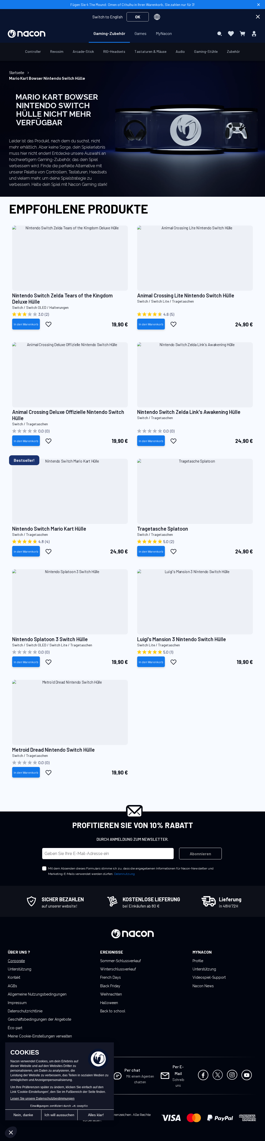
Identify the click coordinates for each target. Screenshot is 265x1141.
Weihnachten (111, 994)
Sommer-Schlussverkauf (120, 961)
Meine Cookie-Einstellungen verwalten (40, 1036)
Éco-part (15, 1028)
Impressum (17, 1003)
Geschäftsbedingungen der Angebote (39, 1019)
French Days (110, 977)
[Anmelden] (254, 34)
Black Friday (110, 986)
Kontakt (14, 977)
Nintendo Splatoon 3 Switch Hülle (50, 639)
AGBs (12, 986)
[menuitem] (109, 33)
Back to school (112, 1011)
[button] (48, 324)
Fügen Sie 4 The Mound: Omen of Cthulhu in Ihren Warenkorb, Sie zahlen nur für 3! (132, 4)
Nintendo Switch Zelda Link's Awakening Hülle (188, 412)
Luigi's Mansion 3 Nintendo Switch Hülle (181, 639)
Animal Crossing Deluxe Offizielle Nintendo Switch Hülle (68, 415)
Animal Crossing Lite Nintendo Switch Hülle (185, 295)
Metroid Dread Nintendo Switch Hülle (53, 750)
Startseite (17, 73)
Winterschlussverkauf (118, 969)
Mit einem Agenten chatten (140, 1079)
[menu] (132, 34)
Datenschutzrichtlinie (25, 1011)
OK (137, 16)
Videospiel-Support (209, 977)
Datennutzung (124, 874)
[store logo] (26, 33)
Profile (198, 961)
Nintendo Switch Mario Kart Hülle (49, 528)
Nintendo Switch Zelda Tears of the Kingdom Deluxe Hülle (62, 298)
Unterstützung (19, 969)
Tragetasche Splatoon (162, 528)
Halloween (109, 1003)
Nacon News (203, 986)
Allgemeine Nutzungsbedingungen (37, 994)
